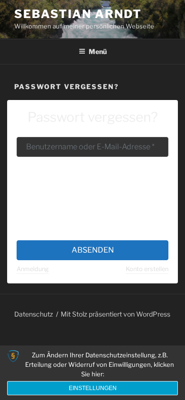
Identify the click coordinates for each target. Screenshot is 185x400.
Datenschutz (33, 314)
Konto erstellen (147, 269)
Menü (98, 51)
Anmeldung (33, 269)
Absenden (93, 250)
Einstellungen (93, 388)
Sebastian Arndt (78, 14)
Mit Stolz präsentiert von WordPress (115, 314)
